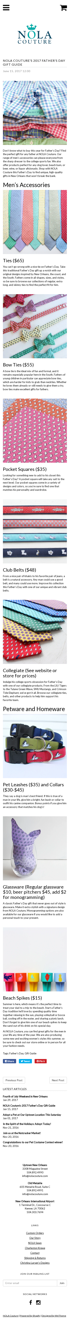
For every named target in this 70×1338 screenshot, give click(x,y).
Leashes (19, 784)
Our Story (35, 1237)
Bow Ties (12, 364)
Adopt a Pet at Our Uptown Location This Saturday (32, 1114)
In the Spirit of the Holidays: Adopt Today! (27, 1123)
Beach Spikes (16, 998)
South (49, 374)
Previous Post (14, 1080)
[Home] (35, 33)
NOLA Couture (10, 1315)
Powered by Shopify (30, 1315)
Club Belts (13, 570)
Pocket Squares (18, 469)
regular (51, 281)
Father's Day (16, 1053)
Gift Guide (30, 1053)
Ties (7, 260)
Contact (34, 1252)
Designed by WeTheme (54, 1315)
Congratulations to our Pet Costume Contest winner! (33, 1142)
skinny (17, 284)
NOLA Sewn (35, 1242)
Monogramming (36, 910)
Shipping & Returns (35, 1257)
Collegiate (13, 670)
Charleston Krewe (35, 1248)
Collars (57, 784)
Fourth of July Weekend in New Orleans (25, 1096)
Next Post (58, 1080)
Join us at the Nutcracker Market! (22, 1133)
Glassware (13, 887)
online (41, 1042)
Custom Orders (35, 1233)
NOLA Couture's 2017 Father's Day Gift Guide (29, 1105)
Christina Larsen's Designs (35, 1262)
